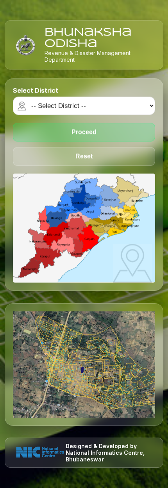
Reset (84, 157)
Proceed (84, 133)
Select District (35, 91)
